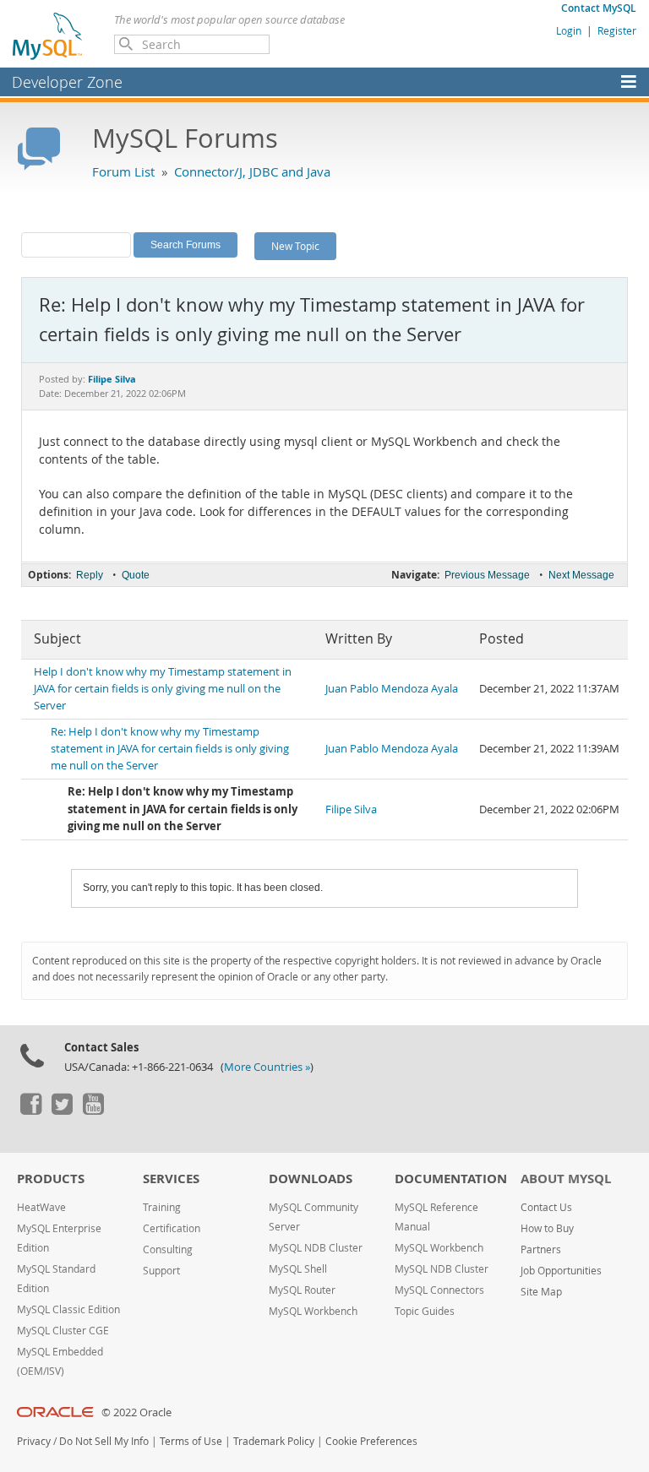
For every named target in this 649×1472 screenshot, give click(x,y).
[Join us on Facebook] (30, 1110)
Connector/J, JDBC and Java (252, 171)
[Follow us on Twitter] (61, 1110)
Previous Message (487, 575)
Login (568, 30)
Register (616, 30)
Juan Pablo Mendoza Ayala (391, 689)
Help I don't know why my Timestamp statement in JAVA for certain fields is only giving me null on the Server (163, 689)
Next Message (581, 575)
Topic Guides (425, 1311)
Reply (89, 575)
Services (171, 1178)
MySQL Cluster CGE (63, 1330)
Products (51, 1178)
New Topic (295, 246)
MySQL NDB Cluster (316, 1247)
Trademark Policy (273, 1441)
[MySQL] (48, 35)
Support (161, 1270)
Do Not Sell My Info (104, 1441)
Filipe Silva (351, 809)
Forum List (123, 171)
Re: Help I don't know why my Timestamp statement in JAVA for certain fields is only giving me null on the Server (170, 749)
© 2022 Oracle (136, 1412)
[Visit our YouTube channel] (92, 1110)
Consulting (168, 1249)
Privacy (34, 1441)
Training (162, 1207)
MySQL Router (302, 1290)
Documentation (451, 1178)
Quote (136, 575)
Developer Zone (67, 82)
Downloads (310, 1178)
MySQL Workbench (313, 1311)
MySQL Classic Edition (68, 1309)
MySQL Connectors (439, 1290)
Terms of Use (191, 1441)
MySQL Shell (298, 1269)
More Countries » (267, 1067)
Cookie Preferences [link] (371, 1441)
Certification (171, 1228)
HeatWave (41, 1207)
